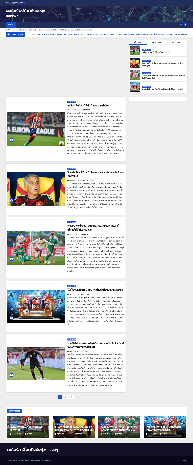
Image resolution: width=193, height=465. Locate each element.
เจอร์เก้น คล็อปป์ (21, 30)
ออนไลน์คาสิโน (146, 86)
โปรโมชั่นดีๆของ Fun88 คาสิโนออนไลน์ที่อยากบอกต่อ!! (162, 89)
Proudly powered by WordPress (17, 460)
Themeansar (47, 460)
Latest (139, 42)
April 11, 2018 (75, 110)
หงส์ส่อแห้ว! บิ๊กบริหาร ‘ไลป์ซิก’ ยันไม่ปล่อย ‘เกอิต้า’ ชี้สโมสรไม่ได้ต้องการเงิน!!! (118, 429)
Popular (158, 42)
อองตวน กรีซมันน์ (76, 30)
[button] (181, 24)
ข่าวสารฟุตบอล (146, 49)
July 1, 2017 (74, 294)
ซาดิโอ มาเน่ (32, 30)
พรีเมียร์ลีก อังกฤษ (64, 30)
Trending (178, 42)
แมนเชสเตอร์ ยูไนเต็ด (50, 30)
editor (87, 110)
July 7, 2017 (74, 234)
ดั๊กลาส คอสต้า (87, 30)
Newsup (38, 460)
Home (10, 25)
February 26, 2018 (77, 180)
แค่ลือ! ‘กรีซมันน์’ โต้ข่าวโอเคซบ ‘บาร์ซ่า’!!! (157, 52)
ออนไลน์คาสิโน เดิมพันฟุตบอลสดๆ (32, 449)
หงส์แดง (40, 30)
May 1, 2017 (74, 351)
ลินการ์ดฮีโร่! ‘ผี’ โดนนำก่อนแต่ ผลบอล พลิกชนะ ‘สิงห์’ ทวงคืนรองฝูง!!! (73, 428)
